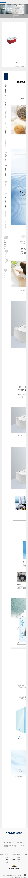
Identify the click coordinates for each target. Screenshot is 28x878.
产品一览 (6, 854)
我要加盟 (21, 4)
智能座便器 (4, 244)
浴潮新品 (3, 4)
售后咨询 (6, 859)
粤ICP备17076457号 (19, 875)
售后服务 (18, 859)
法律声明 (16, 877)
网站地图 (25, 877)
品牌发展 (18, 854)
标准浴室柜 (5, 258)
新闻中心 (18, 857)
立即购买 (23, 14)
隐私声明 (12, 877)
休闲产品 (5, 243)
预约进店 (6, 857)
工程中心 (6, 861)
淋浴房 (4, 275)
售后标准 (18, 861)
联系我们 (3, 9)
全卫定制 (9, 4)
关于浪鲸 (15, 4)
